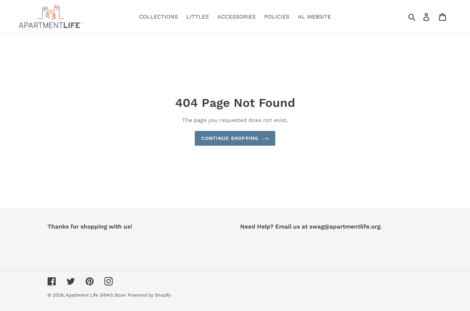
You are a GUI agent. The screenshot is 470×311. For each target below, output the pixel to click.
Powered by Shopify (149, 295)
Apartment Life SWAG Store (96, 295)
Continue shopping (229, 138)
